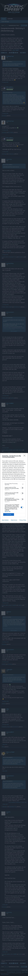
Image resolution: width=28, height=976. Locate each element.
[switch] (22, 488)
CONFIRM (8, 514)
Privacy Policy (22, 520)
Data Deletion (5, 520)
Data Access (14, 520)
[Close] (24, 456)
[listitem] (14, 484)
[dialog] (14, 488)
